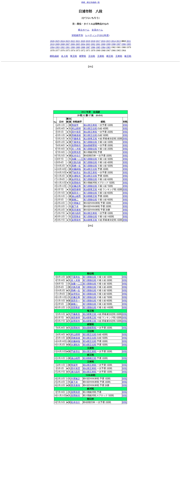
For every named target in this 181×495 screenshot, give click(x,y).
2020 (83, 41)
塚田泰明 (76, 189)
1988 (83, 47)
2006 (72, 44)
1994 (52, 47)
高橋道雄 (76, 135)
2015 (108, 41)
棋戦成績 (54, 56)
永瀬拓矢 (76, 176)
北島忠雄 (76, 162)
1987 (88, 47)
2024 (62, 41)
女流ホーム (97, 30)
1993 (57, 47)
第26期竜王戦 (90, 189)
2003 (88, 44)
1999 (108, 44)
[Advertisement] (90, 88)
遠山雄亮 (76, 196)
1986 (93, 47)
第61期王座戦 (90, 172)
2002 (93, 44)
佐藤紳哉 (76, 169)
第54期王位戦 (90, 169)
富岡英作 (76, 220)
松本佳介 (76, 155)
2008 (62, 44)
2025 (57, 41)
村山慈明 (76, 128)
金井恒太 (76, 179)
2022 (72, 41)
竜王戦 (73, 56)
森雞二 (75, 199)
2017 (98, 41)
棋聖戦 (82, 56)
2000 (103, 44)
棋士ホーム (83, 30)
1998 (113, 44)
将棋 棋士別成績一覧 (90, 2)
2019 (88, 41)
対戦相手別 (77, 35)
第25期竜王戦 (90, 138)
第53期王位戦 (90, 128)
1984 (103, 47)
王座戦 (100, 56)
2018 (93, 41)
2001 (98, 44)
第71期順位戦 (90, 142)
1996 (123, 44)
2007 (67, 44)
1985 (98, 47)
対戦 (125, 125)
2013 (118, 41)
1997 (118, 44)
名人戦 (64, 56)
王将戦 (118, 56)
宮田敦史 (76, 216)
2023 (67, 41)
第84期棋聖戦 (90, 145)
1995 (128, 44)
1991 (67, 47)
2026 (52, 41)
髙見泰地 (76, 210)
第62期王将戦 (90, 125)
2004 (83, 44)
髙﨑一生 (76, 166)
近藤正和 (76, 186)
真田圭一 (76, 193)
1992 (62, 47)
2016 (103, 41)
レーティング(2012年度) (97, 35)
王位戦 (91, 56)
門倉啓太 (76, 172)
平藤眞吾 (76, 138)
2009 (57, 44)
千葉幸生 (76, 142)
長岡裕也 (76, 145)
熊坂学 (75, 125)
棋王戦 (109, 56)
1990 (72, 47)
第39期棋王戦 (90, 196)
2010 (52, 44)
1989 (78, 47)
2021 (78, 41)
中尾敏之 (76, 203)
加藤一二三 (77, 159)
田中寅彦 (76, 132)
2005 (78, 44)
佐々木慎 (76, 149)
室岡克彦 (76, 152)
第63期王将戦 (90, 213)
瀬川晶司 (76, 213)
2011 (128, 41)
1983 (108, 47)
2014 (113, 41)
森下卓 (75, 206)
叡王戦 (127, 56)
